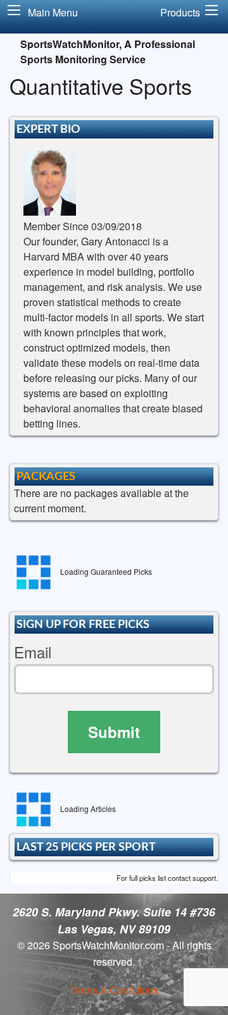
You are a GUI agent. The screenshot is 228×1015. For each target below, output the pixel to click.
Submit (114, 731)
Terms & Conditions (114, 990)
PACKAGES (45, 477)
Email (32, 652)
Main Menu (53, 12)
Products (180, 12)
